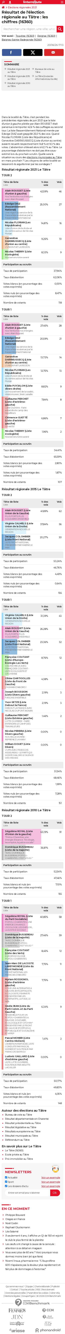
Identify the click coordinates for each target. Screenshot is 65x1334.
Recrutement (48, 1289)
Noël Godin (11, 1223)
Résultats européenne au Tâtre (22, 1131)
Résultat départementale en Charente (27, 1118)
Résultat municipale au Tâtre (21, 1135)
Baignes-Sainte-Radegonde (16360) (22, 39)
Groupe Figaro (28, 1296)
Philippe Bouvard (15, 1215)
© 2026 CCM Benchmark (48, 1296)
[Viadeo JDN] (47, 1324)
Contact (14, 1289)
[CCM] (47, 1310)
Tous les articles (27, 1289)
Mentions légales (12, 1296)
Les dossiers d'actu (17, 1186)
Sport (10, 1181)
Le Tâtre (39, 76)
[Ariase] (17, 1330)
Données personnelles (16, 1293)
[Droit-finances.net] (47, 1317)
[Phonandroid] (47, 1330)
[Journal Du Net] (17, 1317)
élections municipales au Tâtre (44, 157)
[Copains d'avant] (17, 1324)
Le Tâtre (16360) (14, 1150)
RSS (38, 1289)
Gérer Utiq (55, 1293)
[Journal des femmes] (17, 1310)
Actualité (12, 1177)
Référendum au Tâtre (17, 1139)
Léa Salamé (11, 1231)
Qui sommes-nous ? (15, 1286)
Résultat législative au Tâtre (20, 1127)
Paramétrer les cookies (38, 1293)
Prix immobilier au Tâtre (19, 1158)
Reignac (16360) (46, 35)
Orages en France (15, 1219)
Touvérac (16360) (25, 35)
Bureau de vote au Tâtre (18, 1114)
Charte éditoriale (42, 1286)
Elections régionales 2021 (22, 7)
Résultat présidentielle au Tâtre (23, 1123)
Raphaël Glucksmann (17, 1227)
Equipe (29, 1286)
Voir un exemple (50, 1177)
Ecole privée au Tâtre (17, 1154)
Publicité (56, 1286)
